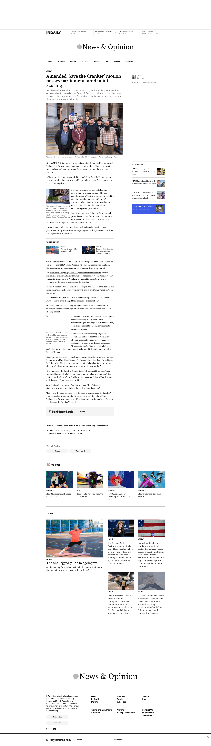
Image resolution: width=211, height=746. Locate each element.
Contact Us (147, 710)
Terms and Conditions (101, 710)
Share (57, 451)
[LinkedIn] (54, 729)
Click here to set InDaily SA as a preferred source (70, 430)
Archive (120, 710)
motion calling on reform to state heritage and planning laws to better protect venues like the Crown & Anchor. (78, 169)
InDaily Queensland (126, 712)
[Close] (208, 737)
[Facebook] (47, 729)
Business (61, 61)
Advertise (95, 712)
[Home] (58, 32)
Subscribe (129, 61)
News (50, 61)
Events (96, 61)
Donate (117, 61)
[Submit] (110, 412)
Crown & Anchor (53, 446)
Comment (80, 451)
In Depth (85, 61)
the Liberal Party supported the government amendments (75, 272)
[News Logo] (105, 47)
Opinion (73, 61)
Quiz (106, 61)
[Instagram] (51, 729)
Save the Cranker (71, 371)
